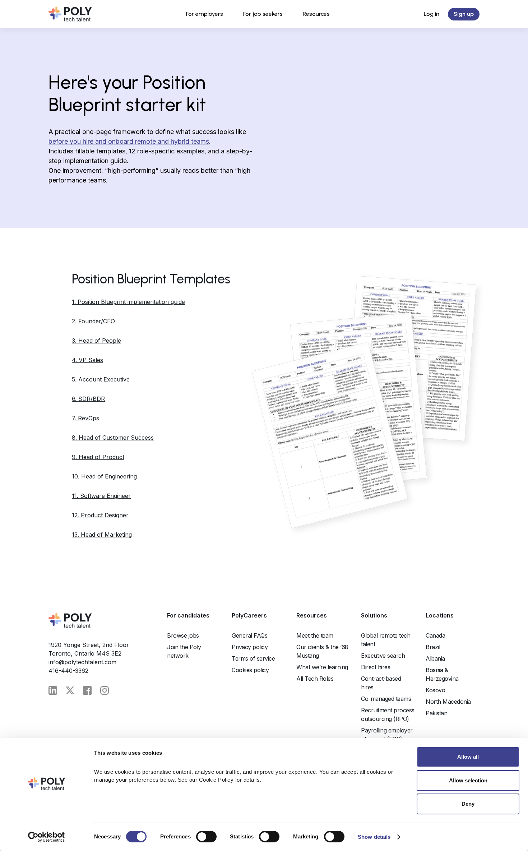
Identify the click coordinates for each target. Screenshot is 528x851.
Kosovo (435, 690)
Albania (435, 658)
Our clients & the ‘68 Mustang (322, 651)
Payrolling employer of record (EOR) (387, 735)
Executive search (383, 655)
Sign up (464, 13)
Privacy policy (250, 647)
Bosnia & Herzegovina (442, 674)
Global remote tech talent (385, 640)
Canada (435, 635)
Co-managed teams (386, 698)
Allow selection (468, 780)
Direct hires (375, 667)
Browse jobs (183, 635)
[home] (70, 14)
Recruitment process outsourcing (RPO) (387, 714)
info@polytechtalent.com (82, 662)
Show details (374, 837)
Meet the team (314, 635)
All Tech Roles (314, 678)
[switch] (206, 836)
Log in (431, 13)
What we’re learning (322, 667)
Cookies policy (250, 670)
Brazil (433, 647)
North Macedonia (448, 701)
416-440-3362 (68, 670)
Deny (468, 804)
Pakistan (436, 713)
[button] (204, 14)
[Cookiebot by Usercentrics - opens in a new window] (46, 837)
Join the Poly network (184, 651)
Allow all (468, 757)
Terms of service (253, 658)
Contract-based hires (381, 683)
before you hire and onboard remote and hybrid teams (128, 141)
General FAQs (249, 635)
